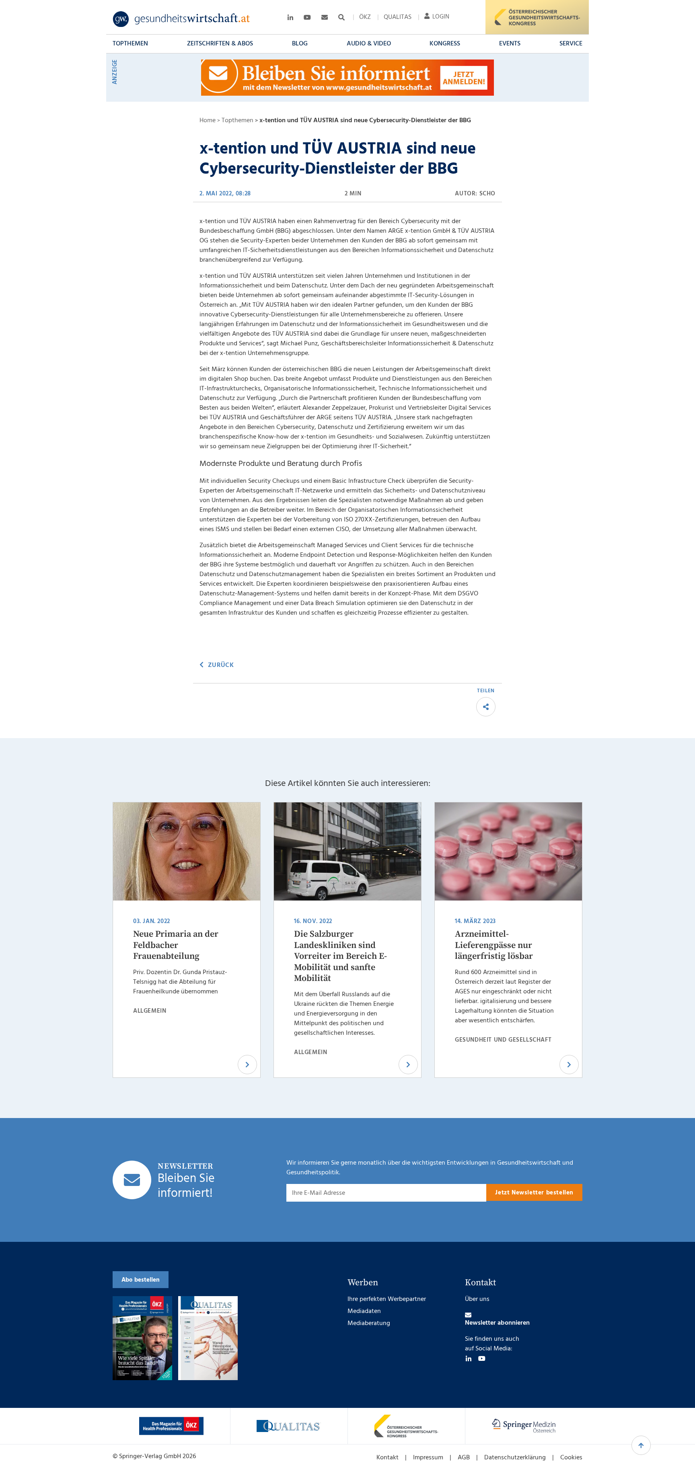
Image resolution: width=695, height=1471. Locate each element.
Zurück (221, 665)
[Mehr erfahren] (171, 1426)
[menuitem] (365, 17)
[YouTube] (481, 1358)
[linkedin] (468, 1358)
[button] (130, 44)
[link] (182, 19)
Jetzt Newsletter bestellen (534, 1193)
